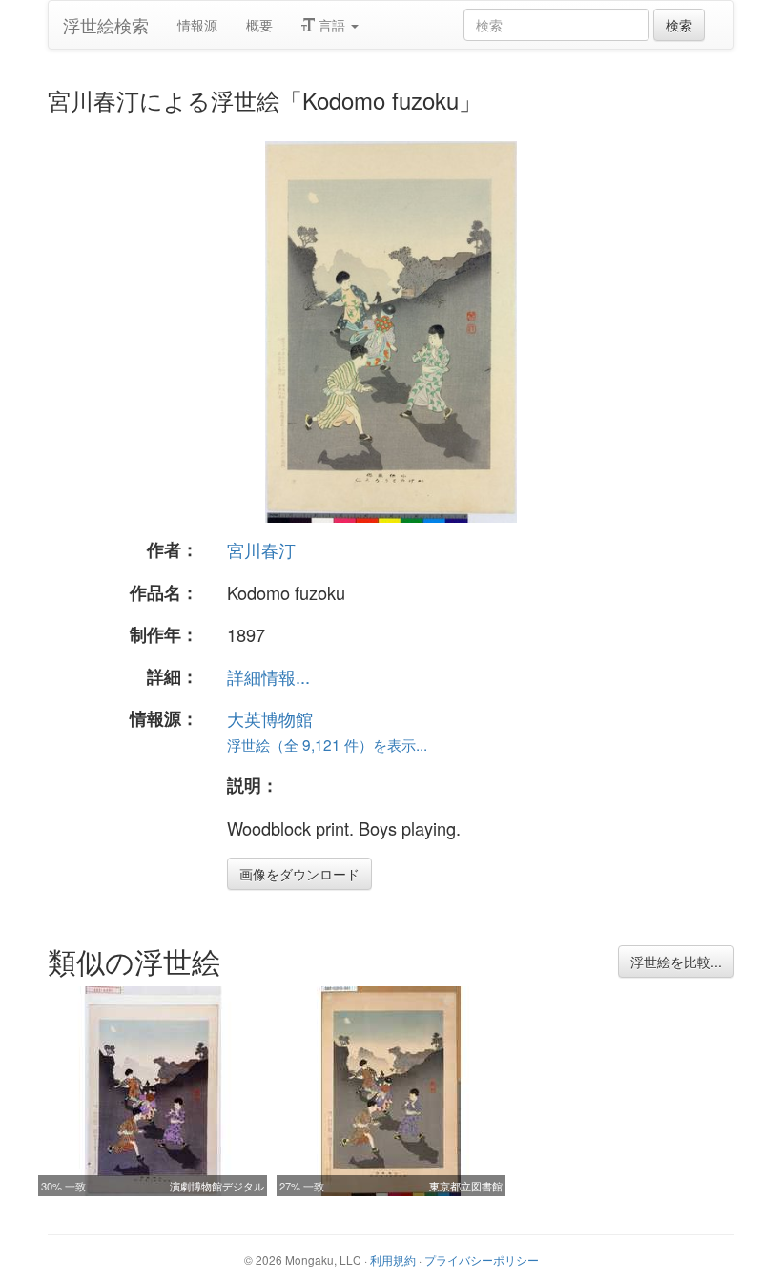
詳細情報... (268, 676)
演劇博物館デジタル (217, 1185)
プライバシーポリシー (481, 1260)
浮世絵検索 (106, 24)
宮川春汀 (261, 549)
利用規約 (393, 1260)
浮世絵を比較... (676, 961)
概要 (259, 24)
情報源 (197, 24)
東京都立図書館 (466, 1185)
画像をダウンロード (299, 873)
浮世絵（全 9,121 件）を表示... (327, 744)
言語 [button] (332, 24)
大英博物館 (270, 718)
